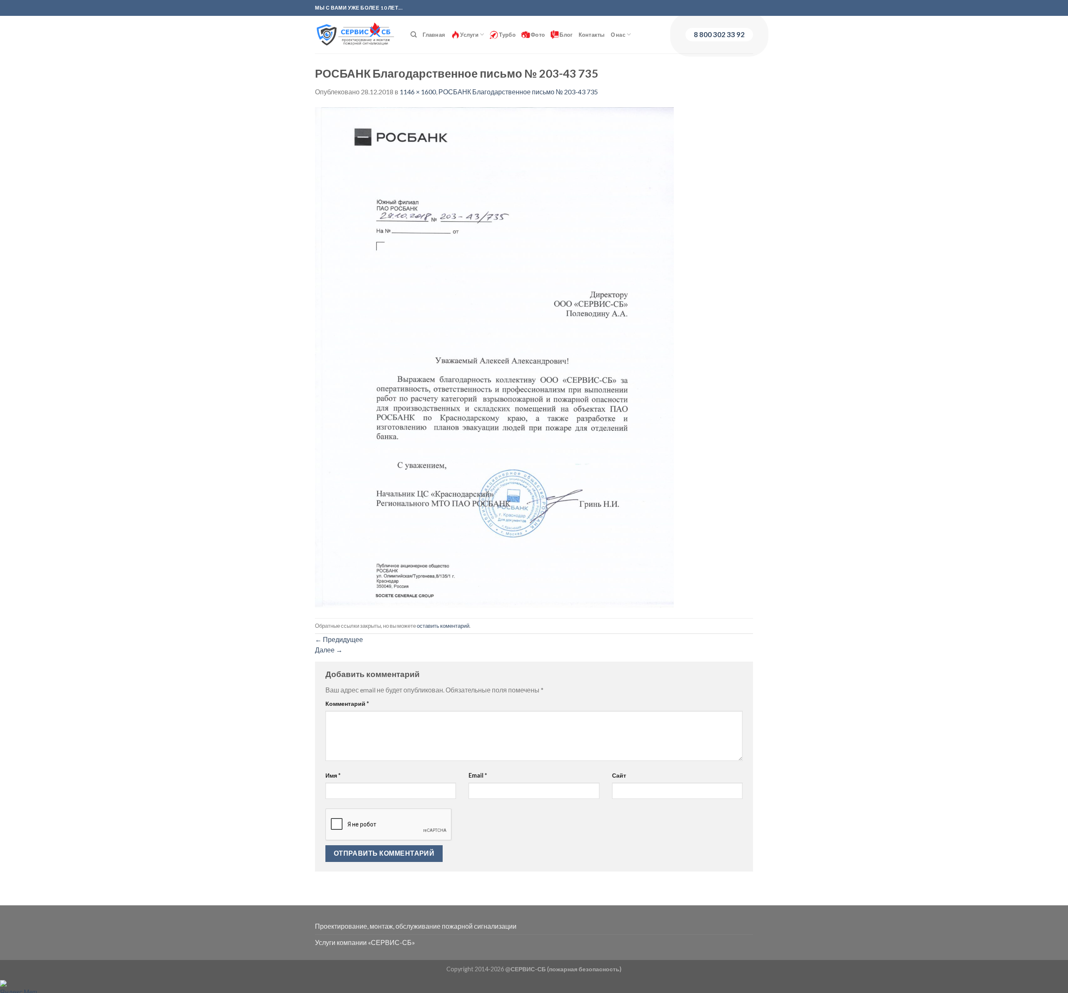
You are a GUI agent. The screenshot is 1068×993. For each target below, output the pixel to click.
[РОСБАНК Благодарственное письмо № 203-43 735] (494, 357)
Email (478, 775)
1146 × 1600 (418, 92)
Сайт (619, 775)
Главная (434, 34)
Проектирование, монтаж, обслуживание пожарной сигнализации (415, 926)
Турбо (507, 34)
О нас (618, 34)
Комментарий (347, 703)
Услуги (469, 34)
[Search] (414, 35)
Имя (332, 775)
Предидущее (339, 639)
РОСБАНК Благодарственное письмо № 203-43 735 (518, 92)
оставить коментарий (443, 625)
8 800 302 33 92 (719, 34)
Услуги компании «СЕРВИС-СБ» (365, 942)
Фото (537, 34)
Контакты (592, 34)
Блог (565, 34)
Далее (329, 650)
